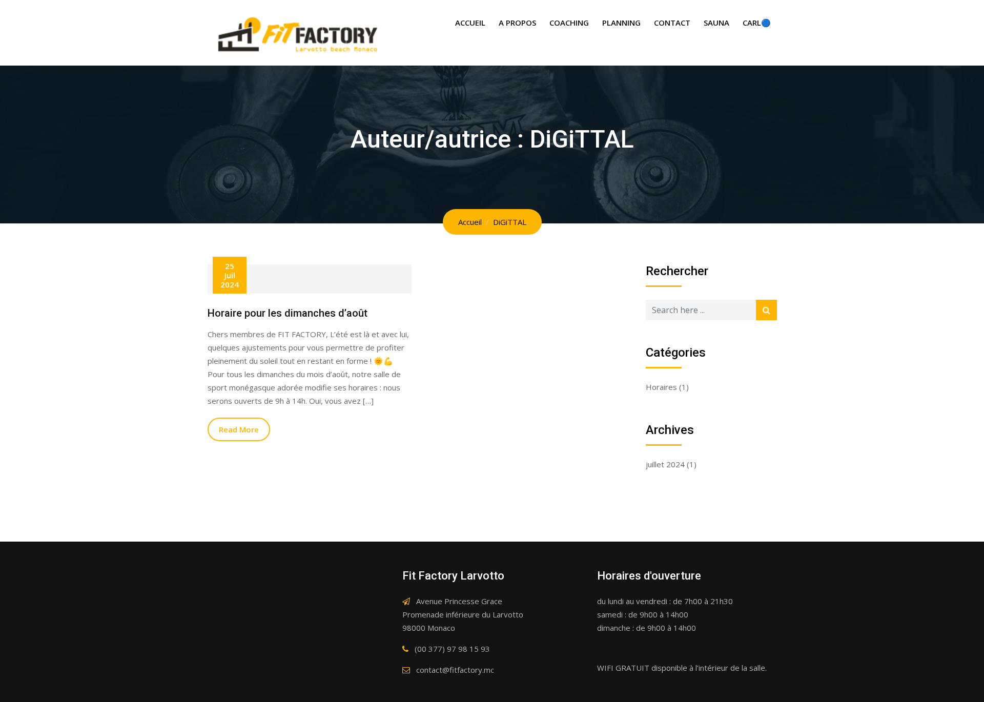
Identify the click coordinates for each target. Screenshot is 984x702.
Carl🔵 (757, 22)
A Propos (517, 22)
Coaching (569, 22)
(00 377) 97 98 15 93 (452, 649)
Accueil (470, 22)
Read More (239, 429)
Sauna (716, 22)
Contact (672, 22)
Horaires (661, 387)
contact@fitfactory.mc (455, 670)
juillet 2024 (665, 464)
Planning (621, 22)
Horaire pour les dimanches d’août (287, 313)
